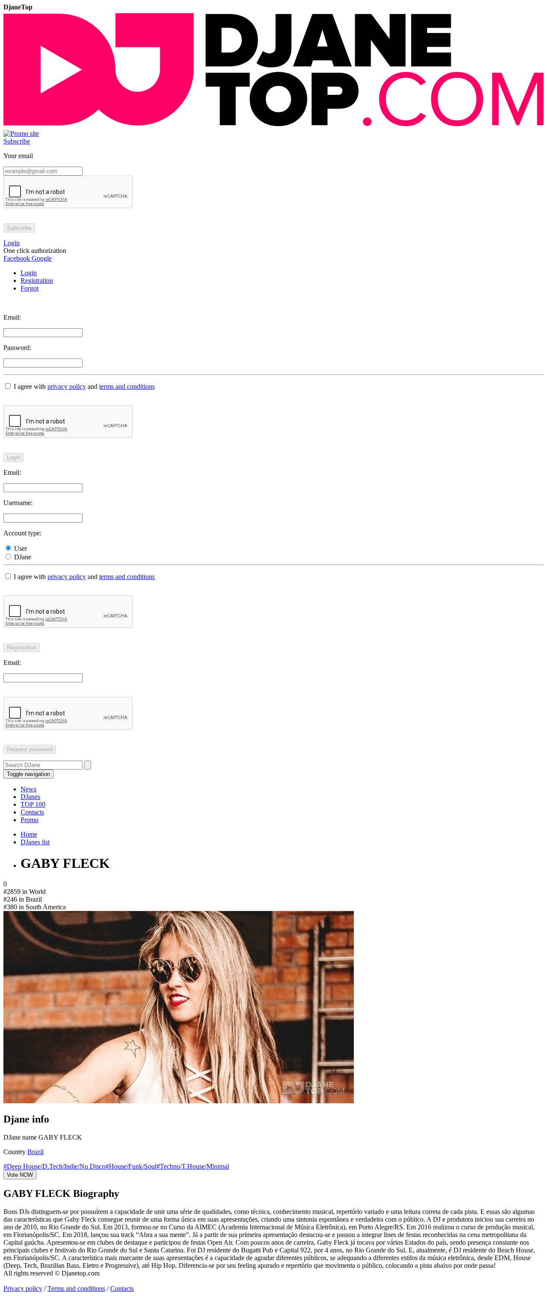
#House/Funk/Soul (131, 1166)
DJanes (30, 796)
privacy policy (66, 386)
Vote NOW (20, 1175)
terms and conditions (127, 386)
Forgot (29, 288)
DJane (21, 557)
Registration (37, 280)
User (19, 548)
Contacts (32, 812)
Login (29, 272)
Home (29, 834)
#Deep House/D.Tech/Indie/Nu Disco (54, 1166)
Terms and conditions (76, 1288)
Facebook (16, 258)
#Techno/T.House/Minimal (192, 1166)
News (28, 789)
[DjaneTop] (273, 125)
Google (41, 258)
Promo (29, 819)
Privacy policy (22, 1288)
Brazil (35, 1151)
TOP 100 (33, 804)
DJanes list (35, 842)
